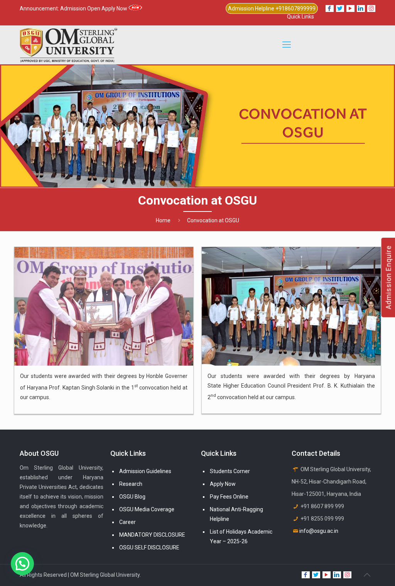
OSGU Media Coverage (146, 509)
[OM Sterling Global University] (68, 44)
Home (163, 220)
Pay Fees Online (229, 497)
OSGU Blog (132, 497)
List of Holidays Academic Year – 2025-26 (241, 536)
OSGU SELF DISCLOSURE (149, 547)
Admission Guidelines (145, 471)
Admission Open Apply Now (94, 8)
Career (127, 522)
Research (130, 484)
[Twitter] (340, 8)
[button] (22, 563)
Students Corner (230, 471)
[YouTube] (350, 8)
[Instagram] (371, 8)
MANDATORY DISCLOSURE (152, 535)
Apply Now (223, 484)
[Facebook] (330, 8)
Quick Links (300, 16)
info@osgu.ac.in (318, 531)
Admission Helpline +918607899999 (272, 8)
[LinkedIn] (361, 8)
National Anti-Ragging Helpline (236, 514)
